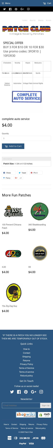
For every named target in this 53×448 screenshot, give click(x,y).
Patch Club (28, 432)
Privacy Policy (26, 364)
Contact (24, 20)
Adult (17, 73)
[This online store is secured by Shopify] (44, 415)
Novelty (17, 63)
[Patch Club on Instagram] (28, 9)
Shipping (40, 20)
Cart (49, 3)
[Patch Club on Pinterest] (16, 9)
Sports (38, 73)
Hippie (27, 63)
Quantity (5, 133)
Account (48, 20)
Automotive (17, 83)
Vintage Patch (28, 83)
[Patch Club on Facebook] (10, 9)
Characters (7, 63)
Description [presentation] (7, 159)
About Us (33, 20)
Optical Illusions (7, 84)
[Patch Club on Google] (22, 9)
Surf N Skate (27, 73)
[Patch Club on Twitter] (4, 9)
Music (7, 73)
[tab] (26, 159)
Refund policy (26, 375)
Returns (26, 360)
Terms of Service (26, 367)
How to (26, 348)
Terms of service (26, 371)
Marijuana (38, 63)
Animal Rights (38, 83)
